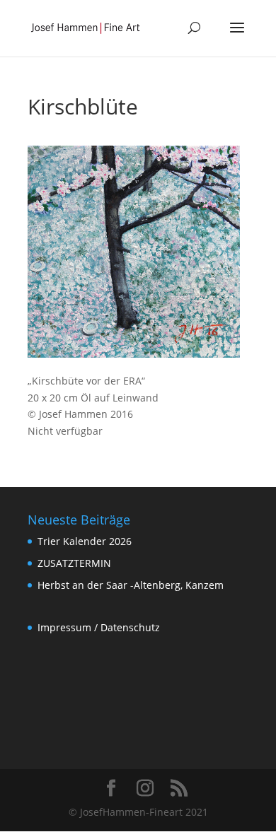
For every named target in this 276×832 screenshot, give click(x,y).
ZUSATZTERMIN (74, 563)
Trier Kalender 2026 (85, 541)
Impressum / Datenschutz (99, 627)
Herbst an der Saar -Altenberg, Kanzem (131, 585)
